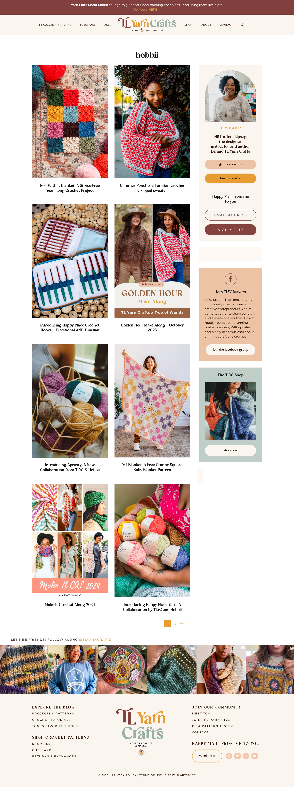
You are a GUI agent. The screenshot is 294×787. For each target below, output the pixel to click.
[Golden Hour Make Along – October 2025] (152, 261)
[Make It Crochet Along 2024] (70, 540)
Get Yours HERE (145, 9)
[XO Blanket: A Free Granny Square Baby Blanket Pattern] (152, 401)
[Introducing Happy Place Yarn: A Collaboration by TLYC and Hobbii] (152, 540)
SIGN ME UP (230, 230)
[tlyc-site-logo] (147, 19)
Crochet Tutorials (51, 719)
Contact (200, 732)
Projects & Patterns (53, 713)
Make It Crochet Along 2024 (70, 605)
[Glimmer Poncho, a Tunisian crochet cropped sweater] (152, 121)
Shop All (41, 743)
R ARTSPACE (186, 775)
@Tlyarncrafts (95, 640)
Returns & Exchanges (54, 756)
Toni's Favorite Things (55, 726)
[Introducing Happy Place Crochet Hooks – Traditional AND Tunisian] (70, 261)
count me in (207, 755)
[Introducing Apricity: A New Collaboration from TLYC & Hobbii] (70, 401)
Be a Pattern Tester (212, 726)
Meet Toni (202, 713)
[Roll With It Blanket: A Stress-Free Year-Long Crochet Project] (70, 121)
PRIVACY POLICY (123, 775)
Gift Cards (43, 750)
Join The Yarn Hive (211, 719)
